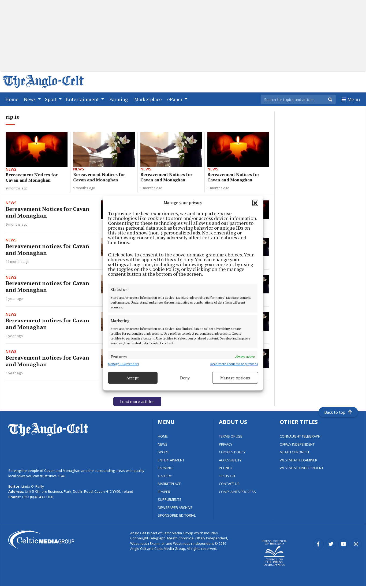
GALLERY (165, 475)
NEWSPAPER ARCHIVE (175, 507)
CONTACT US (229, 483)
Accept (132, 377)
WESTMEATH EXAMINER (298, 460)
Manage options (235, 377)
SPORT (163, 452)
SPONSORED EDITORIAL (177, 515)
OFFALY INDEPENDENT (297, 444)
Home (13, 99)
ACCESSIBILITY (230, 460)
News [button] (30, 99)
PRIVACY (225, 444)
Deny (185, 377)
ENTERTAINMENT (171, 460)
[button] (255, 202)
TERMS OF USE (230, 436)
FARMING (165, 467)
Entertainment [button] (83, 99)
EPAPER (164, 491)
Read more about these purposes (234, 364)
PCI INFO (225, 467)
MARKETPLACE (169, 483)
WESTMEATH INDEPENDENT (301, 467)
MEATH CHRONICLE (295, 452)
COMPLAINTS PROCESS (237, 491)
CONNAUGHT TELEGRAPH (300, 436)
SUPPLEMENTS (169, 499)
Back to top (334, 412)
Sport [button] (51, 99)
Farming (119, 99)
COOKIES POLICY (232, 452)
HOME (163, 436)
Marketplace (149, 99)
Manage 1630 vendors (123, 364)
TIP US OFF (227, 475)
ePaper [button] (175, 99)
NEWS (162, 444)
